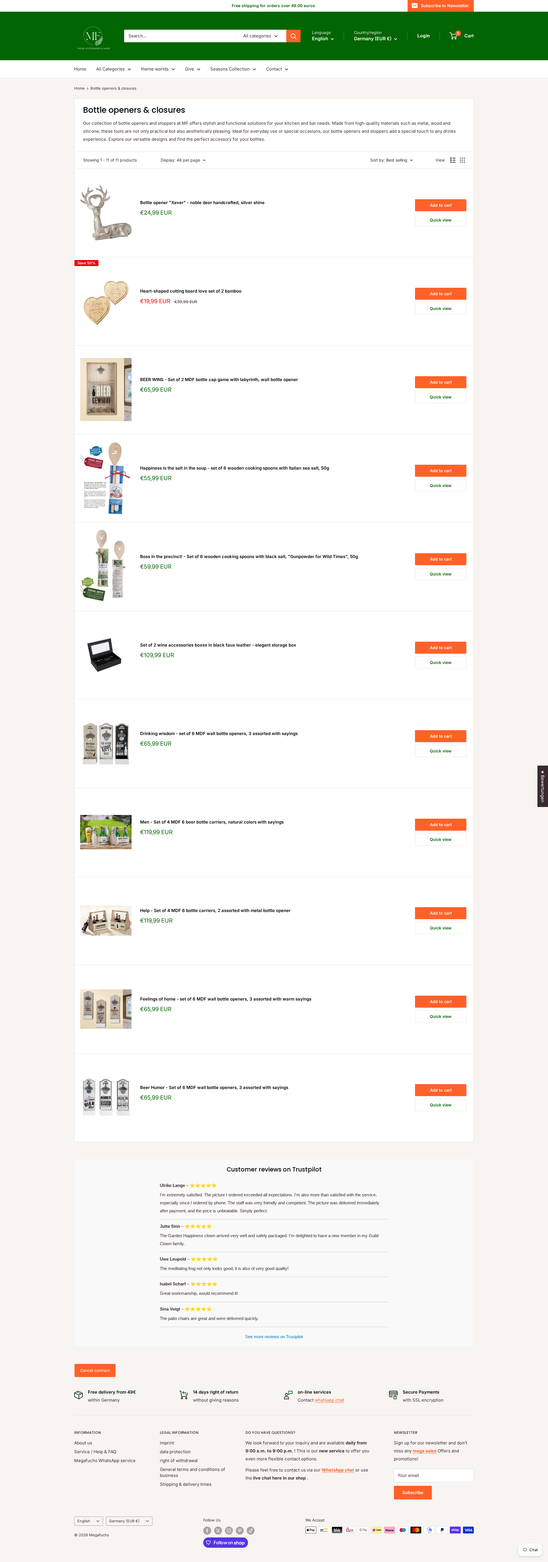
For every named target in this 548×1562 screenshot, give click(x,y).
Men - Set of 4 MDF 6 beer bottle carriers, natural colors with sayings (212, 822)
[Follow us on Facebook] (207, 1531)
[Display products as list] (453, 160)
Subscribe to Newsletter (445, 5)
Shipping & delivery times (185, 1484)
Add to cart (441, 205)
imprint (167, 1443)
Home (80, 69)
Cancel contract (95, 1370)
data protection (175, 1451)
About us (83, 1443)
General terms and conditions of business (192, 1472)
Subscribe (412, 1492)
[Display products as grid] (462, 160)
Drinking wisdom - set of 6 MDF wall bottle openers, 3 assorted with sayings (219, 733)
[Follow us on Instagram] (229, 1531)
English (83, 1521)
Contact (274, 69)
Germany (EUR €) (124, 1521)
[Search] (293, 36)
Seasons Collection (230, 69)
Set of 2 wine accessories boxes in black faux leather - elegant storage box (218, 645)
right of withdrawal (179, 1460)
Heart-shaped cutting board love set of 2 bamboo (190, 291)
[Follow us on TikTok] (251, 1531)
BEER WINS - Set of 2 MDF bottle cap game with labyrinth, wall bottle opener (219, 379)
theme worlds (155, 69)
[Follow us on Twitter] (218, 1531)
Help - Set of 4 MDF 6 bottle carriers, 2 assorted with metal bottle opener (215, 910)
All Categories (110, 69)
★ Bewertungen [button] (542, 786)
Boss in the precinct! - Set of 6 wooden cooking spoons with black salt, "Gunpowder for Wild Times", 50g (249, 556)
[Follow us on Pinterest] (240, 1531)
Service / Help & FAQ (95, 1451)
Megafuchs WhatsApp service (105, 1460)
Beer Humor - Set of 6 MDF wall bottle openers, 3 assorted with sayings (214, 1087)
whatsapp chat (329, 1400)
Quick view (441, 220)
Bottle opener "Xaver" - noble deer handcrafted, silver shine (202, 202)
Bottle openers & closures (113, 88)
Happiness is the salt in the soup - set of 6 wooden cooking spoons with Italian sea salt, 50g (234, 468)
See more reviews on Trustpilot (274, 1336)
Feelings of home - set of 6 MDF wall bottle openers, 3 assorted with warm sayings (225, 999)
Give (189, 69)
